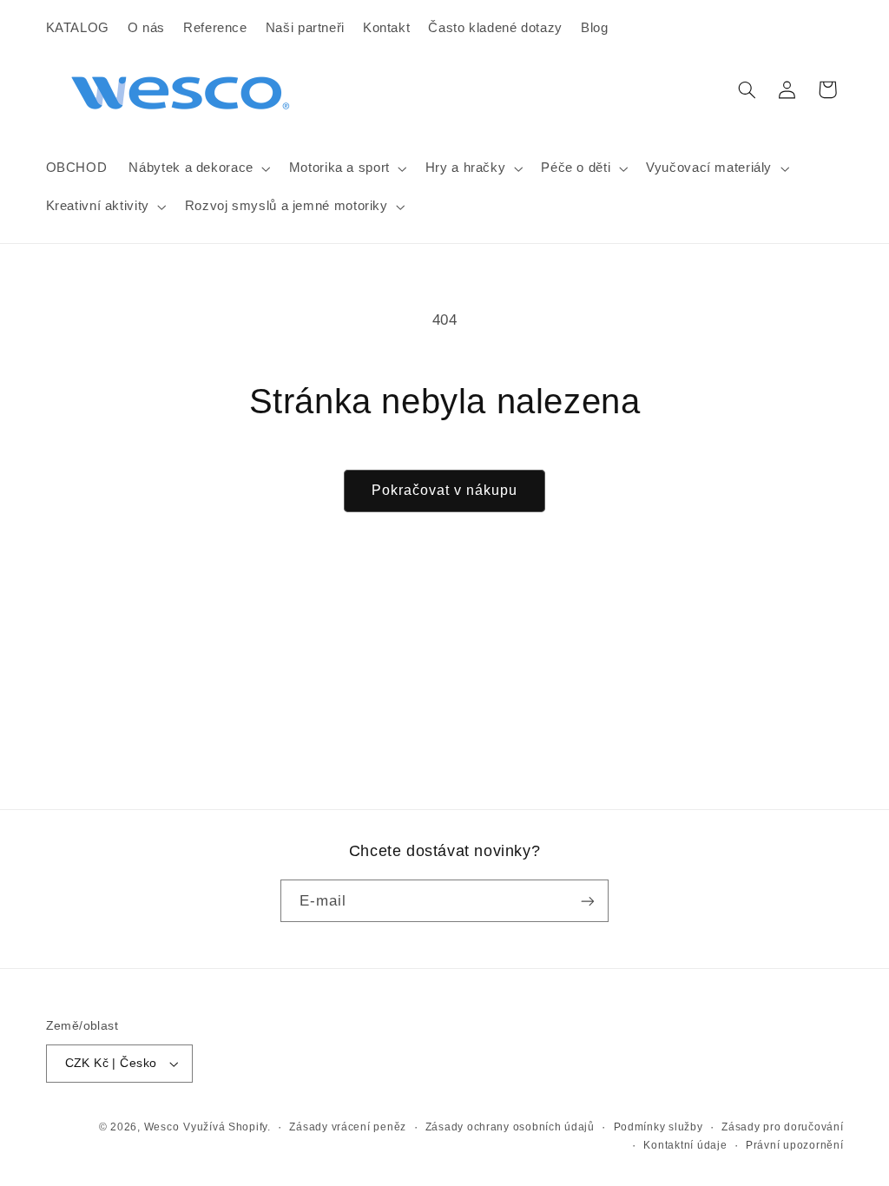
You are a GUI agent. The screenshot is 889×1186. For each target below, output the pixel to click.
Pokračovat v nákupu (445, 490)
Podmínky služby (658, 1127)
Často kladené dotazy (495, 28)
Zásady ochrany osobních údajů (510, 1127)
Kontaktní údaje (685, 1145)
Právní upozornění (795, 1145)
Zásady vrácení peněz (347, 1127)
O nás (146, 28)
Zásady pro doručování (782, 1127)
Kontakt (386, 28)
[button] (198, 168)
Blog (595, 28)
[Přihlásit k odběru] (588, 901)
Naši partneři (305, 28)
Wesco (162, 1127)
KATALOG (77, 28)
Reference (215, 28)
